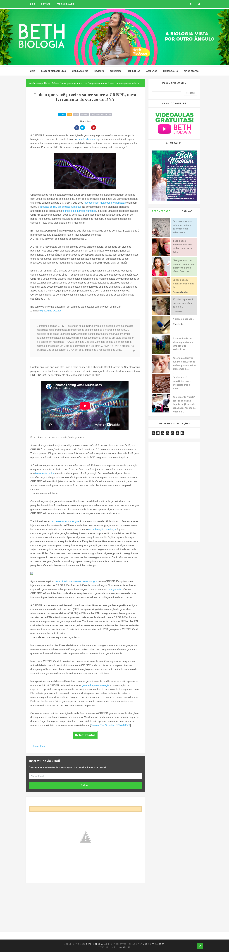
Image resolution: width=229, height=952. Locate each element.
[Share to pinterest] (93, 127)
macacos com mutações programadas (105, 202)
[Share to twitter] (82, 127)
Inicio (32, 4)
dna (69, 115)
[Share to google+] (88, 127)
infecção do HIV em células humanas (60, 206)
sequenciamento (104, 115)
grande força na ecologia (95, 685)
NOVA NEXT (123, 725)
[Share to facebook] (76, 127)
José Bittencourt (154, 944)
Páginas (187, 211)
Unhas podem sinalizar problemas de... (183, 284)
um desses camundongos (65, 521)
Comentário (39, 746)
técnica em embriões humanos (79, 211)
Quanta (95, 725)
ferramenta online (45, 473)
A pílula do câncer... (183, 319)
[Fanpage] (182, 4)
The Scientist (107, 725)
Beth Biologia (94, 944)
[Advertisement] (85, 905)
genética (84, 115)
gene (76, 115)
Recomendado (161, 211)
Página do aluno (65, 4)
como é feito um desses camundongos (76, 581)
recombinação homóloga (102, 529)
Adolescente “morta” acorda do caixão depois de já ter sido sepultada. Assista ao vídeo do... (184, 404)
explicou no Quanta (50, 310)
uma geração (115, 589)
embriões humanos (87, 139)
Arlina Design (122, 947)
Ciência (62, 115)
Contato (45, 4)
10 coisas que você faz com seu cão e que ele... (183, 303)
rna (92, 115)
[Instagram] (190, 4)
